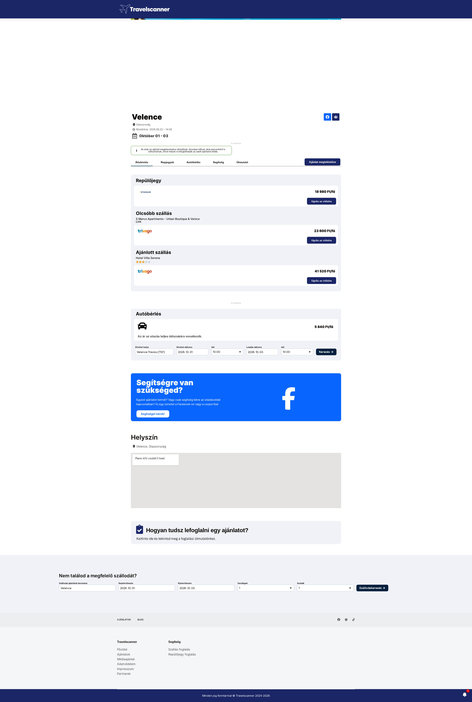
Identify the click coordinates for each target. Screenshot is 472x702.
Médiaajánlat (126, 659)
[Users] (335, 117)
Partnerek (124, 673)
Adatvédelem (126, 664)
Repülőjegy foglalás (182, 654)
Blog (140, 619)
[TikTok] (353, 619)
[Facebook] (327, 117)
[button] (181, 150)
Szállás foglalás (179, 649)
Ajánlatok (124, 619)
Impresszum (125, 669)
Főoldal (122, 649)
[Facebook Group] (346, 619)
